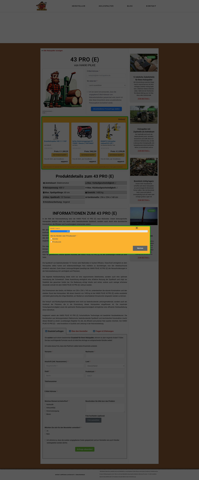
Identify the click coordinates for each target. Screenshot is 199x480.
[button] (137, 228)
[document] (99, 240)
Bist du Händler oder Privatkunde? (63, 236)
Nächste (140, 248)
